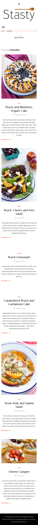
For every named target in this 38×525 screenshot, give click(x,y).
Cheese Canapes (19, 471)
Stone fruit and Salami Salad (19, 405)
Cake (19, 103)
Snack (19, 468)
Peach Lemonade (19, 257)
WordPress (23, 522)
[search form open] (19, 4)
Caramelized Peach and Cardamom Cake (19, 302)
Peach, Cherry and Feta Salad (19, 212)
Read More (4, 139)
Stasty (18, 517)
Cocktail (19, 253)
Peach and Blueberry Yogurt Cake (19, 108)
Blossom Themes (29, 519)
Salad (19, 206)
